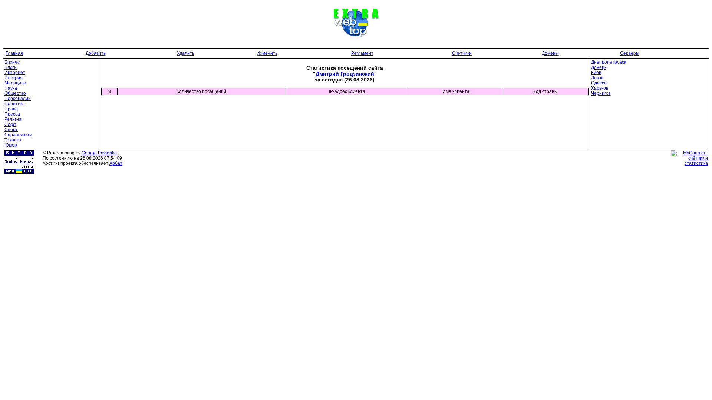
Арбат (115, 163)
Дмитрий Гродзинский (345, 74)
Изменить (267, 53)
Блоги (10, 67)
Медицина (15, 83)
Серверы (629, 53)
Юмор (10, 145)
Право (11, 108)
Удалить (185, 53)
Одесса (599, 83)
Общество (15, 93)
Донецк (598, 67)
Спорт (11, 129)
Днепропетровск (608, 62)
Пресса (12, 114)
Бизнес (12, 62)
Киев (596, 72)
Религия (13, 119)
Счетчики (462, 53)
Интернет (14, 72)
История (13, 77)
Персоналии (17, 98)
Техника (12, 140)
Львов (597, 77)
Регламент (362, 53)
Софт (10, 124)
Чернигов (601, 93)
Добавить (96, 53)
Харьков (599, 88)
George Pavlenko (99, 153)
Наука (10, 88)
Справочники (18, 134)
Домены (550, 53)
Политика (14, 103)
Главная (14, 53)
